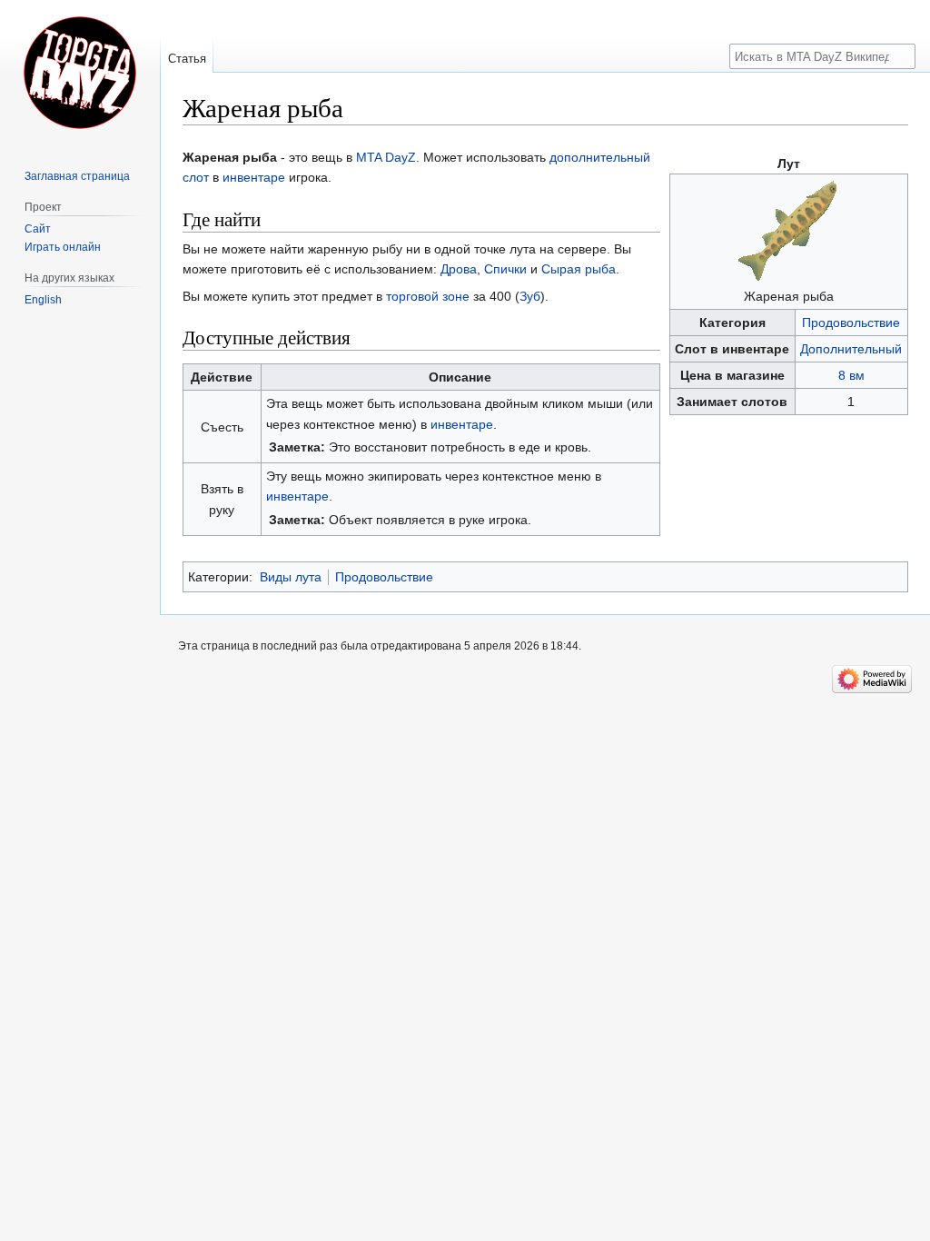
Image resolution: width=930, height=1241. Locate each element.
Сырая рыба (578, 269)
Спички (505, 269)
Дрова (458, 269)
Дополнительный (851, 349)
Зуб (529, 296)
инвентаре (254, 177)
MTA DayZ (386, 157)
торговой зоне (428, 296)
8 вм (851, 375)
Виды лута (291, 577)
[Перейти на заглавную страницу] (80, 72)
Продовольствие (851, 322)
